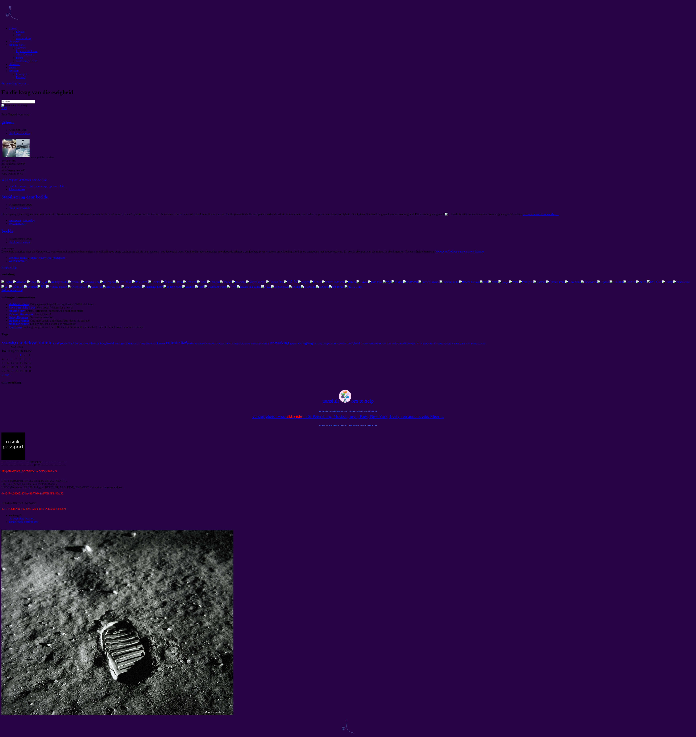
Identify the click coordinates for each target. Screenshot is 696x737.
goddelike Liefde (70, 343)
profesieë (21, 47)
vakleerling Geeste (26, 61)
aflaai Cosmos (24, 54)
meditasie (200, 343)
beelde (7, 231)
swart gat (447, 343)
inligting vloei (16, 44)
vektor (85, 343)
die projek (14, 41)
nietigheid (353, 343)
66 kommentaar (17, 223)
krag (102, 343)
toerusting (28, 220)
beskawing (428, 343)
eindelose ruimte (18, 186)
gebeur (7, 122)
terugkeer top (8, 267)
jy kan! (13, 28)
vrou (143, 343)
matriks (190, 343)
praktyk (264, 343)
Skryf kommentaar (19, 133)
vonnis (12, 67)
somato (343, 343)
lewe (149, 343)
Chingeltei (438, 343)
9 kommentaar (17, 189)
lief (31, 186)
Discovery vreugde (322, 344)
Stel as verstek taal (11, 290)
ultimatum (14, 64)
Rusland (20, 77)
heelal (110, 343)
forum (19, 57)
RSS (4, 108)
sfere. (384, 344)
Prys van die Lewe (26, 51)
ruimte (33, 257)
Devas (129, 343)
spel (154, 344)
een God (136, 344)
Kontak (20, 31)
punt (18, 34)
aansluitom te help (348, 401)
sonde (118, 343)
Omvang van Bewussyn (371, 343)
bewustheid (222, 343)
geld (123, 343)
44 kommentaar (17, 260)
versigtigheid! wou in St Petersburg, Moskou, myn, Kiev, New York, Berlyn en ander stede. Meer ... (348, 416)
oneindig (8, 343)
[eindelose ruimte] (11, 22)
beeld (468, 344)
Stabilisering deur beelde (24, 197)
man (208, 343)
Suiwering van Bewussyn (239, 344)
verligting (305, 343)
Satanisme (334, 343)
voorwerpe (41, 186)
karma (161, 343)
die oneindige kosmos (13, 83)
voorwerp (481, 344)
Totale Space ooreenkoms (23, 521)
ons (212, 343)
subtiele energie (407, 343)
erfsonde (254, 343)
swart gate (458, 343)
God (56, 343)
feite (62, 186)
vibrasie (94, 343)
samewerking (23, 38)
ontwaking (279, 342)
